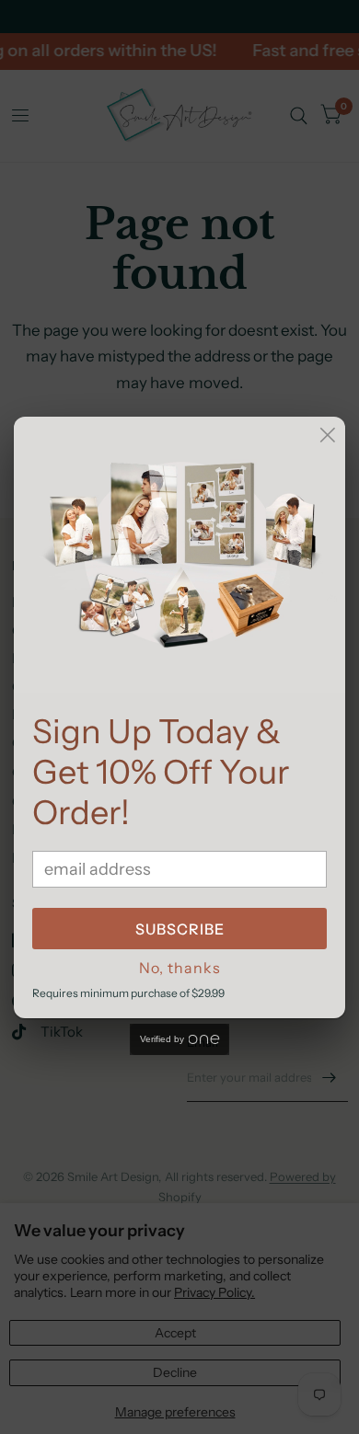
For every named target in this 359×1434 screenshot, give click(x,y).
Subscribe (180, 929)
